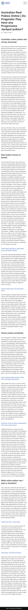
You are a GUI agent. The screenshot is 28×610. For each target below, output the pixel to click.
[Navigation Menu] (25, 3)
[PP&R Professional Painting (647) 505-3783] (5, 3)
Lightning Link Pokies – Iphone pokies (10, 521)
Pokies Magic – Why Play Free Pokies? (11, 552)
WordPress (19, 608)
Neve (7, 608)
